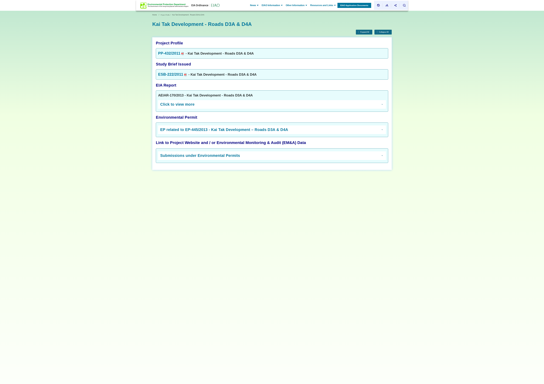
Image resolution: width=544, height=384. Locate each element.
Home (154, 15)
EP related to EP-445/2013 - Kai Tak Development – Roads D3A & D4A (224, 130)
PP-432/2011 (169, 53)
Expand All (364, 32)
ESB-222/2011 (170, 74)
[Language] (378, 5)
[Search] (404, 5)
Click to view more (177, 104)
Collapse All (384, 32)
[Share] (395, 5)
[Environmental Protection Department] (164, 5)
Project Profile (165, 15)
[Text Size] (387, 5)
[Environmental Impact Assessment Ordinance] (204, 5)
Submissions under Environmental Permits (200, 155)
